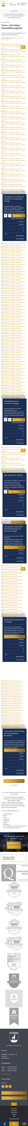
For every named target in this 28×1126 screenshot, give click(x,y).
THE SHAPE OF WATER (13, 475)
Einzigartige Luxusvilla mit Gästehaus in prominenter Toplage (14, 199)
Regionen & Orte (24, 3)
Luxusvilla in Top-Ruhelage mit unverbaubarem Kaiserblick (14, 733)
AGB (14, 1116)
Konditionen (14, 1108)
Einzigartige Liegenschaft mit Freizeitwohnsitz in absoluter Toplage (13, 529)
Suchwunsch (13, 843)
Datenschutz (14, 1112)
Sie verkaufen (14, 847)
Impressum (14, 1110)
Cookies (14, 1114)
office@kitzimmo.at (6, 1074)
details (18, 215)
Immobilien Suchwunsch (14, 1093)
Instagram (6, 1086)
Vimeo (2, 1086)
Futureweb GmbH (14, 1119)
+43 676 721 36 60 (12, 1070)
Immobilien (5, 3)
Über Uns (18, 3)
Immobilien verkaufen (14, 1098)
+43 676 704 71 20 (12, 1069)
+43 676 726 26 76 (12, 1067)
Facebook (10, 1086)
